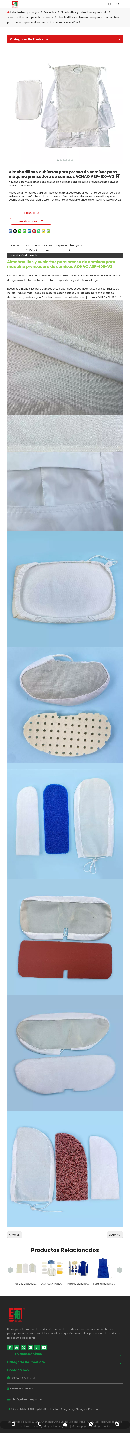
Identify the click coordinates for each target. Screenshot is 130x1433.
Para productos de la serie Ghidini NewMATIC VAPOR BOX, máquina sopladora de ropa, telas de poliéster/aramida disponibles (105, 1283)
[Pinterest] (37, 1347)
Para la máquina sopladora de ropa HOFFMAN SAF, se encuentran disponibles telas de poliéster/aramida (79, 1283)
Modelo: (14, 245)
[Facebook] (10, 1347)
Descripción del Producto (25, 255)
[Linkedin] (44, 1347)
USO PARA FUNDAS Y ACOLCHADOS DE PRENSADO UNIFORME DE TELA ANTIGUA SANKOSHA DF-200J (27, 1283)
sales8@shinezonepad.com (27, 1399)
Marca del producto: (57, 248)
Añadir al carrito (29, 221)
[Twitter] (23, 1347)
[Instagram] (30, 1347)
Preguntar (29, 213)
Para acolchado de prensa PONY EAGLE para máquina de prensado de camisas (53, 1283)
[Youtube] (16, 1347)
